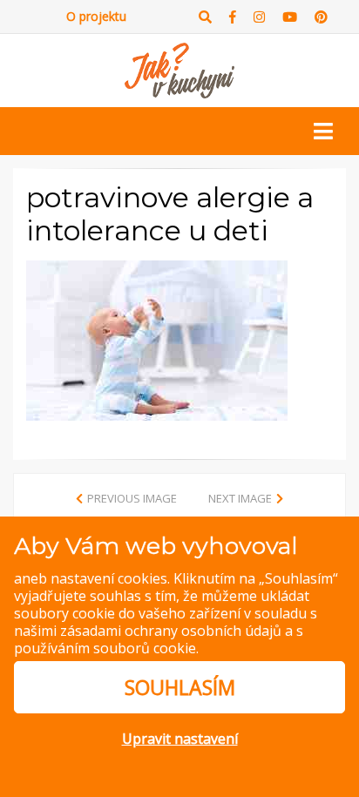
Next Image (240, 498)
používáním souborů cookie (105, 648)
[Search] (205, 17)
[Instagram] (259, 17)
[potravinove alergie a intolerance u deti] (157, 339)
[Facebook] (232, 17)
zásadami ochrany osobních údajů (170, 630)
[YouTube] (289, 17)
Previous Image (132, 498)
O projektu (96, 16)
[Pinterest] (321, 17)
